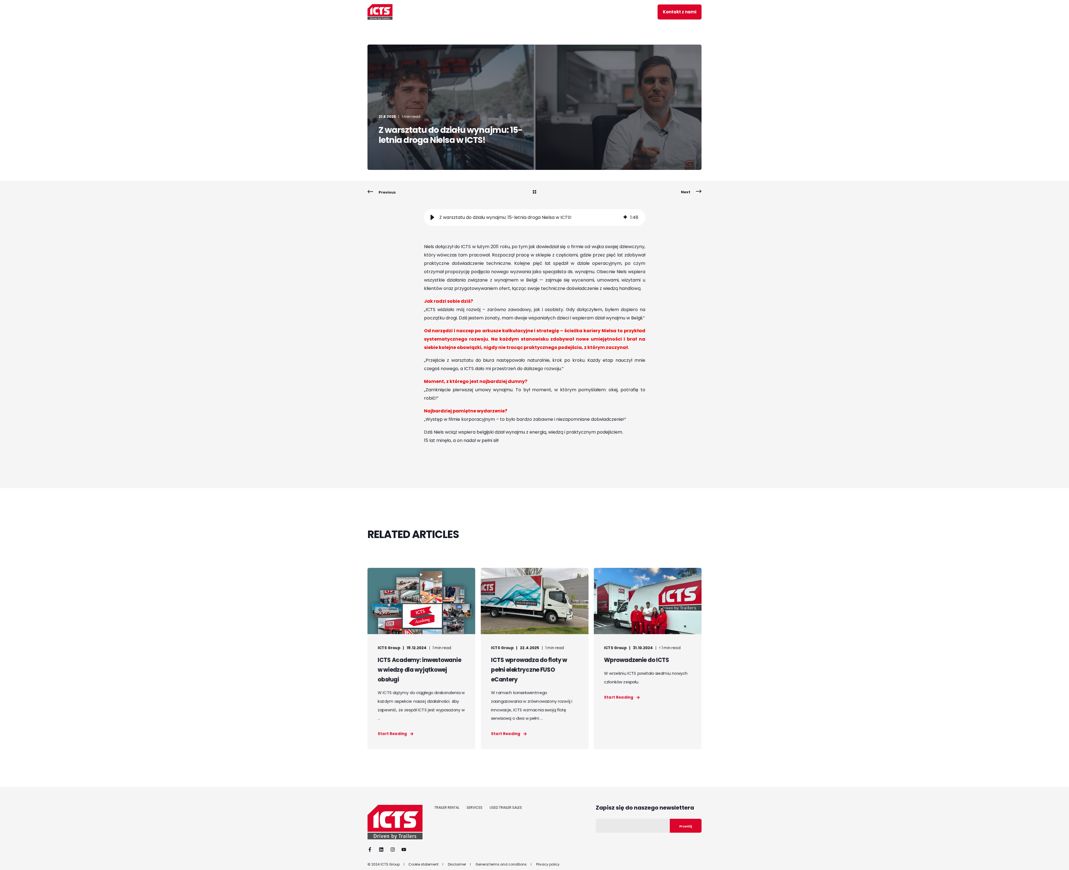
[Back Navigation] (534, 192)
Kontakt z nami (679, 12)
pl (640, 11)
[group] (534, 217)
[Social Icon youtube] (402, 849)
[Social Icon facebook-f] (371, 849)
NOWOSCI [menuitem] (599, 11)
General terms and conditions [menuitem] (501, 864)
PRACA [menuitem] (629, 11)
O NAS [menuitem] (569, 11)
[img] (625, 217)
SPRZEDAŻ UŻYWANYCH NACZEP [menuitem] (519, 11)
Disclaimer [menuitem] (457, 864)
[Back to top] (1057, 858)
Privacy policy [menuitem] (548, 864)
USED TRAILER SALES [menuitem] (506, 808)
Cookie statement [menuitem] (423, 864)
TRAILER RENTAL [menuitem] (446, 808)
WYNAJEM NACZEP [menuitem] (428, 11)
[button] (432, 217)
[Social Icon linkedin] (381, 849)
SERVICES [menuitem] (474, 808)
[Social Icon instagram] (392, 849)
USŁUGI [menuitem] (467, 11)
